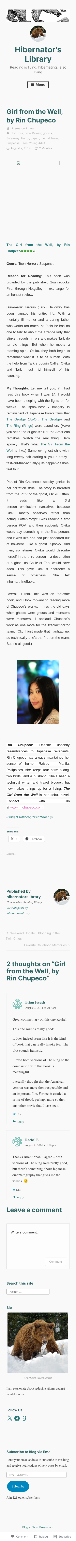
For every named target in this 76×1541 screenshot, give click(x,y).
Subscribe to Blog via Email (29, 1452)
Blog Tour (17, 133)
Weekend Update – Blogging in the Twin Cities (33, 935)
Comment (55, 1261)
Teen (24, 143)
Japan (35, 138)
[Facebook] (17, 1418)
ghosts (47, 133)
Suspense (12, 143)
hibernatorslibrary (22, 128)
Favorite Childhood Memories (45, 946)
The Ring (13, 426)
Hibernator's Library (38, 54)
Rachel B (32, 1139)
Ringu (27, 426)
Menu (40, 85)
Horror (25, 138)
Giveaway (12, 138)
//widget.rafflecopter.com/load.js (29, 816)
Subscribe (18, 1486)
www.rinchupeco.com (26, 807)
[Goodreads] (24, 1418)
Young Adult (37, 143)
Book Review (33, 133)
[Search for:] (27, 1291)
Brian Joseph (35, 1002)
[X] (9, 1418)
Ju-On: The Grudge (45, 419)
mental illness (49, 138)
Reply (20, 1122)
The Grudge (16, 419)
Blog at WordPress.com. (38, 1527)
